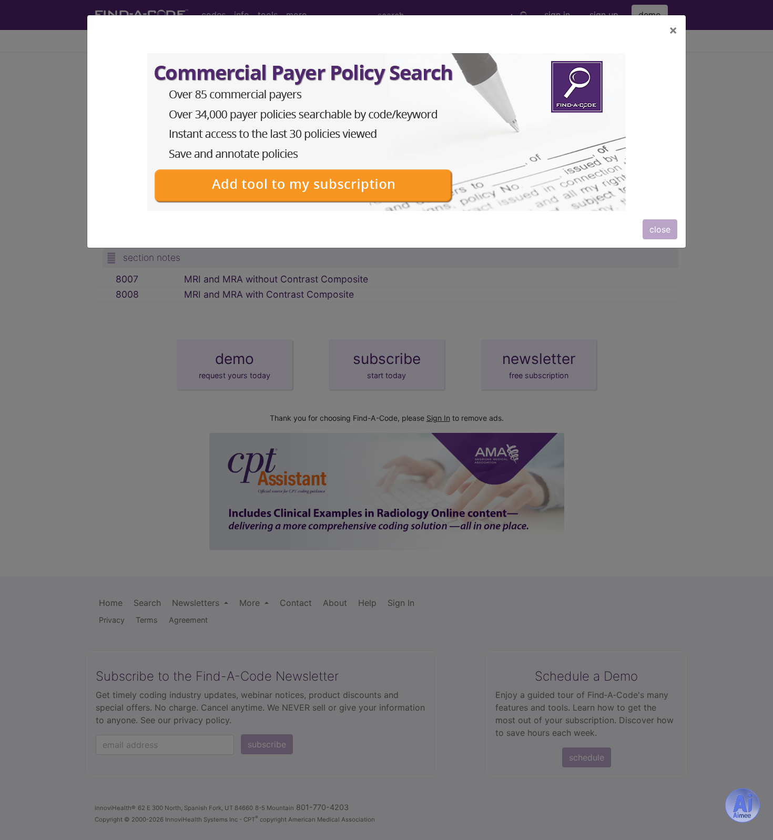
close (659, 229)
